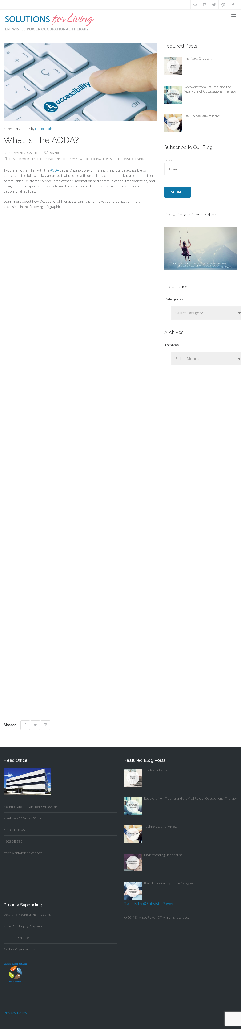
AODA (55, 170)
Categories (173, 299)
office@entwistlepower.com (23, 853)
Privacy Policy (15, 1013)
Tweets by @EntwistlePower (149, 903)
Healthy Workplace (24, 159)
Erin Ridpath (43, 129)
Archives (171, 345)
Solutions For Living (128, 159)
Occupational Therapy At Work (64, 159)
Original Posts (100, 159)
